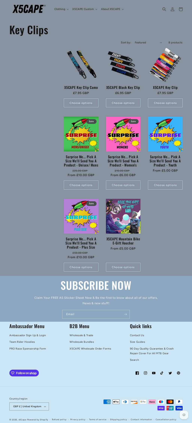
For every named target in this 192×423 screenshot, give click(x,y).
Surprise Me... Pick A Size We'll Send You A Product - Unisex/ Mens (81, 161)
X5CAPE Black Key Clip (123, 87)
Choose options (81, 103)
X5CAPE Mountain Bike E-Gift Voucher (123, 241)
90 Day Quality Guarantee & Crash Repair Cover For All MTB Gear (152, 351)
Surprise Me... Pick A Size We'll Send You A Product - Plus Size (81, 243)
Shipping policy (118, 419)
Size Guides (137, 342)
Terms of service (97, 419)
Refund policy (59, 419)
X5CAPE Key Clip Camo (81, 87)
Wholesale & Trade (81, 335)
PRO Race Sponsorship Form (27, 348)
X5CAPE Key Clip (165, 87)
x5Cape (22, 419)
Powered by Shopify (37, 419)
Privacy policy (78, 419)
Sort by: (126, 42)
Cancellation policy (166, 419)
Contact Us (137, 335)
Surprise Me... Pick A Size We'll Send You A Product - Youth (165, 161)
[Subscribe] (125, 314)
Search (134, 360)
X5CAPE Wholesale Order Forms (90, 348)
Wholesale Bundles (82, 342)
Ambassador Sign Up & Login (27, 335)
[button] (61, 9)
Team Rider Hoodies (22, 342)
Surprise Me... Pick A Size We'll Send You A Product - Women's (123, 161)
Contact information (141, 419)
